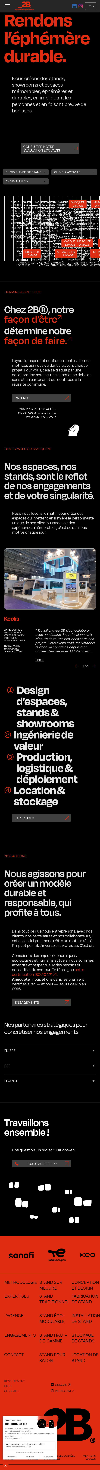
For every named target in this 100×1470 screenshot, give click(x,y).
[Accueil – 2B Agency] (24, 6)
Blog (7, 1386)
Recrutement (14, 1381)
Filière (9, 1050)
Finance (11, 1081)
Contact (14, 1354)
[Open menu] (9, 6)
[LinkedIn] (74, 6)
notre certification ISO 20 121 (48, 972)
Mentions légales (89, 1457)
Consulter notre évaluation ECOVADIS (41, 148)
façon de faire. (35, 341)
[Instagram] (81, 6)
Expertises (24, 818)
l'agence (22, 398)
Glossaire (11, 1391)
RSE (7, 1065)
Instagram (62, 1390)
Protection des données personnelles (59, 1457)
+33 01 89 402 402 (42, 1164)
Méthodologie (20, 1282)
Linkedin (60, 1384)
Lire (39, 660)
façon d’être (30, 319)
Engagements (27, 1002)
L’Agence (14, 1315)
